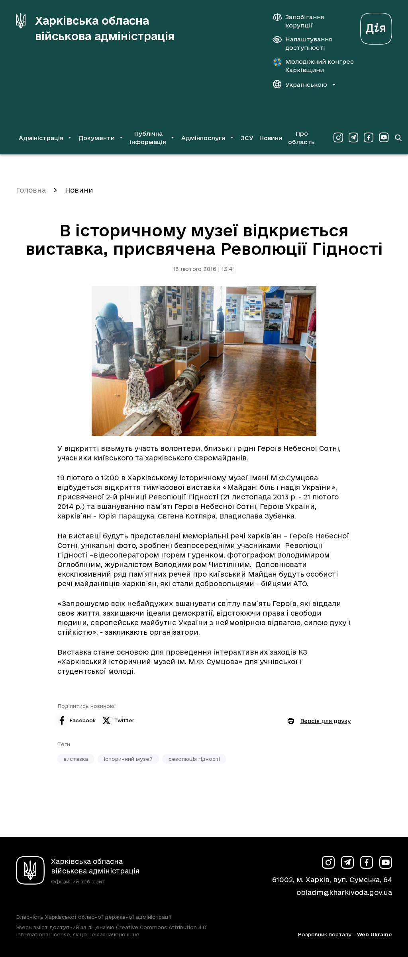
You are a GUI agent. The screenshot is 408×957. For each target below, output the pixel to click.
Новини (270, 137)
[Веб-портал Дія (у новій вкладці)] (376, 26)
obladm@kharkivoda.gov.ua (344, 892)
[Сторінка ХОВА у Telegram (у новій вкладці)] (353, 137)
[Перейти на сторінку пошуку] (398, 137)
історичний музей (128, 759)
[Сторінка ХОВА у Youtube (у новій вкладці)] (383, 137)
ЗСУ (247, 137)
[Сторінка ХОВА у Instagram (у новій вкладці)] (338, 137)
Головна (31, 190)
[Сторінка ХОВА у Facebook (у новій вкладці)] (368, 137)
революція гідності (194, 759)
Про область (301, 137)
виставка (76, 759)
